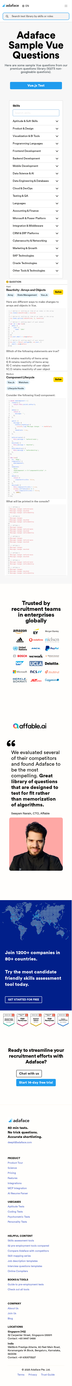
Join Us (12, 1313)
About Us (13, 1308)
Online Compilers (18, 1271)
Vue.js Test (36, 85)
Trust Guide (48, 1375)
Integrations (15, 1183)
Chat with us (29, 1073)
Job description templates (23, 1261)
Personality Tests (17, 1222)
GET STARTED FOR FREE (23, 999)
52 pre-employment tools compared (28, 1246)
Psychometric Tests (19, 1217)
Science (12, 1168)
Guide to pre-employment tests (26, 1284)
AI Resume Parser (18, 1193)
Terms (20, 1375)
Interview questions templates (25, 1266)
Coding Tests (15, 1212)
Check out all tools (18, 1289)
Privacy (32, 1375)
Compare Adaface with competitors (28, 1251)
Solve (58, 292)
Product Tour (15, 1163)
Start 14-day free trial (36, 1082)
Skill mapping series (19, 1256)
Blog (10, 1318)
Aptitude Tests (16, 1206)
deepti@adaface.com (20, 1142)
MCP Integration (17, 1188)
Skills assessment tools (21, 1240)
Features (12, 1178)
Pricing (12, 1173)
